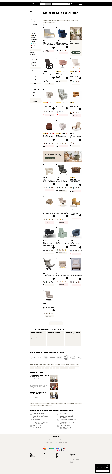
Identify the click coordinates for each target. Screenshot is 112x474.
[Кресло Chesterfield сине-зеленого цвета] (73, 188)
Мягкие (58, 20)
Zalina (44, 305)
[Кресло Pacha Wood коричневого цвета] (44, 143)
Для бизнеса (31, 462)
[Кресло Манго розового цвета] (79, 81)
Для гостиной (63, 364)
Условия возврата (32, 456)
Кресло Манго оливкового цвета (54, 332)
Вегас (71, 273)
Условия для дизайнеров (33, 461)
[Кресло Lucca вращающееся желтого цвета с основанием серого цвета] (63, 281)
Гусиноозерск (46, 405)
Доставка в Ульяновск (33, 454)
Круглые (49, 364)
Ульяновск (70, 1)
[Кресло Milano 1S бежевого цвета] (71, 143)
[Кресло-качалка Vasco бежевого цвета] (57, 219)
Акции (31, 463)
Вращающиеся (67, 366)
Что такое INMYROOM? (73, 454)
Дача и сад (49, 6)
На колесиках (49, 22)
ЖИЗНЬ (57, 460)
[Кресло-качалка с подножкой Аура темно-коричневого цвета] (44, 81)
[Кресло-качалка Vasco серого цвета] (63, 219)
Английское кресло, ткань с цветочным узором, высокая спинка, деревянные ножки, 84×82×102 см (62, 106)
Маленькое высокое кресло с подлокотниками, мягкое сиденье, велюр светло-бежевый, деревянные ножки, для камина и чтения (76, 275)
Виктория (32, 334)
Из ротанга (72, 20)
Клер (44, 179)
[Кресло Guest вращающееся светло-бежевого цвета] (52, 112)
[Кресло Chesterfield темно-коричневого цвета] (79, 188)
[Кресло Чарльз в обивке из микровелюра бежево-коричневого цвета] (73, 251)
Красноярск (48, 403)
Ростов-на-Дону (61, 403)
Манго (71, 73)
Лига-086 (45, 242)
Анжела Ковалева (68, 334)
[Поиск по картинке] (68, 4)
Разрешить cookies (102, 470)
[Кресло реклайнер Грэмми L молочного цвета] (60, 250)
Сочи (67, 403)
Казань (40, 403)
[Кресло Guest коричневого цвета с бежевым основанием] (65, 143)
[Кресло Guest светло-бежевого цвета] (57, 143)
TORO (44, 273)
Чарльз (71, 242)
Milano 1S (72, 135)
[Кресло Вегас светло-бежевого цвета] (71, 282)
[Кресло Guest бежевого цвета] (60, 143)
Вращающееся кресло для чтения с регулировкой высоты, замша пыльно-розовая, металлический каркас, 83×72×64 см (62, 75)
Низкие (77, 364)
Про (46, 1)
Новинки (31, 464)
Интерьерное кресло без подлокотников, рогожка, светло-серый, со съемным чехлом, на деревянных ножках (49, 44)
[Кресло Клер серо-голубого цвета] (47, 187)
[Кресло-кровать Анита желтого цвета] (49, 219)
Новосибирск (52, 403)
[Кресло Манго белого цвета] (71, 81)
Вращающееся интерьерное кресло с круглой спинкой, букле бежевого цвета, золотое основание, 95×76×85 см (62, 275)
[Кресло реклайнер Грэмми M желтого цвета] (65, 250)
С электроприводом (57, 364)
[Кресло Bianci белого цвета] (63, 50)
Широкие (67, 364)
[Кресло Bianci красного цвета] (65, 50)
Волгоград (80, 403)
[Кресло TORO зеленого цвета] (47, 282)
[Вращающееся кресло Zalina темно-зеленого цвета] (49, 313)
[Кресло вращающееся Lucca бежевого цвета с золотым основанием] (57, 281)
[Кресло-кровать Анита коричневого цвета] (52, 219)
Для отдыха (45, 22)
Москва (31, 405)
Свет (64, 6)
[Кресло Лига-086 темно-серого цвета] (44, 251)
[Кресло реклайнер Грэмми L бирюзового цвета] (57, 250)
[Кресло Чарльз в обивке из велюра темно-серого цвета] (76, 251)
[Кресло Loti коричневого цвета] (73, 112)
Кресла (53, 22)
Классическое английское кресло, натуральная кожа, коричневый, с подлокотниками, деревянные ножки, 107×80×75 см (75, 181)
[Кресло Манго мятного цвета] (73, 81)
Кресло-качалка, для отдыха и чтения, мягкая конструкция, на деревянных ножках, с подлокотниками (49, 75)
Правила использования (47, 439)
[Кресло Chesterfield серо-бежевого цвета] (76, 188)
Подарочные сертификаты (33, 458)
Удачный (34, 405)
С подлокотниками (63, 20)
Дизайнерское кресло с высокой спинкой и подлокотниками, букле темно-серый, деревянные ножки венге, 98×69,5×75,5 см (62, 181)
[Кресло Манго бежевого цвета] (76, 81)
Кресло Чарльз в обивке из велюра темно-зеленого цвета (73, 333)
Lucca (57, 273)
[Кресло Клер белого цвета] (44, 187)
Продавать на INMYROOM (33, 460)
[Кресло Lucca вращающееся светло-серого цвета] (60, 281)
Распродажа (32, 6)
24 (60, 327)
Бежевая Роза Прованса (61, 104)
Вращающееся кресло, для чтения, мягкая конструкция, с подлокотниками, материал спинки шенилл (49, 106)
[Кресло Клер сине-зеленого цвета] (49, 187)
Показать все (35, 67)
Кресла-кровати (45, 20)
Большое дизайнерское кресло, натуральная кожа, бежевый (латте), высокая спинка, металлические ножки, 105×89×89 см (49, 275)
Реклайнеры (68, 20)
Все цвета (33, 33)
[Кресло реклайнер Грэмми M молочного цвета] (63, 250)
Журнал (41, 1)
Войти (80, 4)
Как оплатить (32, 455)
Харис (57, 73)
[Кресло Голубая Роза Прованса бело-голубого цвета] (63, 112)
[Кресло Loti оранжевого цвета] (71, 112)
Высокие (76, 20)
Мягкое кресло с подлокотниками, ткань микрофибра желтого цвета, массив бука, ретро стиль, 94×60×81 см (76, 213)
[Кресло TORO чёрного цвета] (52, 282)
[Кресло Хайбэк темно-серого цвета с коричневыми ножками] (65, 188)
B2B (49, 1)
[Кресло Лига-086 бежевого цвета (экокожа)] (52, 251)
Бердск (50, 405)
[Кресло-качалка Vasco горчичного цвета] (60, 219)
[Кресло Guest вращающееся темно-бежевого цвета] (44, 112)
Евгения (49, 334)
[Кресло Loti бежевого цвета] (76, 112)
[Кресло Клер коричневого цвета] (52, 187)
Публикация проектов (59, 457)
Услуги (38, 1)
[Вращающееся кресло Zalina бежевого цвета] (44, 313)
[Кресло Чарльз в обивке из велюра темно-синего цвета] (71, 251)
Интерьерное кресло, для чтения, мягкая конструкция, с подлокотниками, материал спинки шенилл (62, 137)
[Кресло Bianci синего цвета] (57, 50)
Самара (65, 403)
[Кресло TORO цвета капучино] (49, 282)
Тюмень (76, 403)
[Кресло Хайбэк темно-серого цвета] (63, 188)
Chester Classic (73, 179)
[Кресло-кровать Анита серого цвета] (47, 219)
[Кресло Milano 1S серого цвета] (73, 143)
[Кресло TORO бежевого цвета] (44, 282)
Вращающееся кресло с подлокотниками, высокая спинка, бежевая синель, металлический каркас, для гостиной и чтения (49, 307)
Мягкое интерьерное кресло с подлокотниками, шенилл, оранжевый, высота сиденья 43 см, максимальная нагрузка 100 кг (76, 106)
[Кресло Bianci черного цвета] (60, 50)
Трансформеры (36, 364)
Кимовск (43, 405)
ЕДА (57, 459)
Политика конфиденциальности (56, 439)
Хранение (73, 6)
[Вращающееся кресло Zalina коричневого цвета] (47, 313)
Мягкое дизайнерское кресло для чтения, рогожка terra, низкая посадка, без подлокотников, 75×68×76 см (49, 137)
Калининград (36, 403)
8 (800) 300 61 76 (80, 1)
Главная (31, 1)
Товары (34, 1)
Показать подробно (72, 449)
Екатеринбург (32, 403)
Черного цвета (48, 366)
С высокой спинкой (72, 364)
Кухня (36, 6)
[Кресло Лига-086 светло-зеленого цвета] (49, 251)
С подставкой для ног (32, 366)
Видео (57, 455)
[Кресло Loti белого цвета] (79, 112)
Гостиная (42, 6)
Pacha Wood (45, 135)
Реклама (71, 455)
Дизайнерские (59, 366)
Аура (44, 73)
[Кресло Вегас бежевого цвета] (79, 282)
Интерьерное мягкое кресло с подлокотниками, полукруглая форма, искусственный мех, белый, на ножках (49, 181)
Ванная (46, 6)
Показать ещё (56, 323)
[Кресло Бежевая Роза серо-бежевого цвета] (57, 112)
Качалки (50, 20)
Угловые (71, 366)
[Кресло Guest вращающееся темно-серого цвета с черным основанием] (47, 112)
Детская (61, 6)
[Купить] (53, 48)
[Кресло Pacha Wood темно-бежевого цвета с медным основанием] (52, 143)
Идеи (57, 453)
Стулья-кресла (54, 20)
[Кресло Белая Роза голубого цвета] (60, 112)
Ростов (56, 403)
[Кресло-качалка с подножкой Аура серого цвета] (47, 81)
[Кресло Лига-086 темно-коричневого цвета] (47, 251)
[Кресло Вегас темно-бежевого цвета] (73, 282)
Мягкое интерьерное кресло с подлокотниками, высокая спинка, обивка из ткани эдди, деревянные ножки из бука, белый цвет (75, 75)
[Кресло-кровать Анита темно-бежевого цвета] (44, 219)
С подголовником (76, 366)
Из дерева (40, 364)
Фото (44, 1)
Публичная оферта (65, 439)
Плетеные (31, 364)
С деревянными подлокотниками (41, 366)
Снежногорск (38, 405)
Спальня (39, 6)
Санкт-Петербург (72, 403)
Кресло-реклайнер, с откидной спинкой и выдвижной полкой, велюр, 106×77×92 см (62, 244)
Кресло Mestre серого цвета (36, 332)
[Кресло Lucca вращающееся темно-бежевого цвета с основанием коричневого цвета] (65, 281)
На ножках (52, 364)
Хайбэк (57, 179)
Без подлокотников (53, 366)
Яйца (63, 366)
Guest (44, 104)
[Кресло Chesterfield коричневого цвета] (71, 188)
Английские (44, 364)
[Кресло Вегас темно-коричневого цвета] (76, 282)
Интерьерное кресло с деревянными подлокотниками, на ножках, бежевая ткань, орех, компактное (75, 137)
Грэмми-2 (58, 242)
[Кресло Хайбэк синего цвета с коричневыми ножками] (60, 188)
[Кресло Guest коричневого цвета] (63, 143)
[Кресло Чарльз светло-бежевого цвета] (79, 251)
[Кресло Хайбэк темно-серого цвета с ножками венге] (57, 188)
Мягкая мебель (68, 6)
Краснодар (44, 403)
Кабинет (53, 6)
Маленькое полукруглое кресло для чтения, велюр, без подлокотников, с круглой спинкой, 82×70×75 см (62, 44)
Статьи (57, 454)
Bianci (57, 42)
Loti (70, 104)
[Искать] (70, 4)
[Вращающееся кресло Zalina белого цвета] (52, 313)
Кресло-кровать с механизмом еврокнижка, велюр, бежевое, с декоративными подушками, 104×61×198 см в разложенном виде (49, 213)
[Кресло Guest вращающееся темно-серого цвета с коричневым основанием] (49, 112)
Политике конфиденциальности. (102, 467)
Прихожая (57, 6)
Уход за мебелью (32, 457)
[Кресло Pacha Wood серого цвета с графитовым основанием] (47, 143)
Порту (44, 42)
